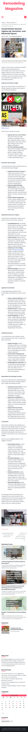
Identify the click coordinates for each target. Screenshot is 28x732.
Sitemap (24, 728)
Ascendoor (12, 729)
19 (9, 705)
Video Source (5, 128)
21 (16, 705)
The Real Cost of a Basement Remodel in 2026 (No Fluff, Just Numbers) (16, 629)
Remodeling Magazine (15, 36)
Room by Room (4, 529)
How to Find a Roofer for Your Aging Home (12, 673)
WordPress (23, 729)
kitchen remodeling (18, 249)
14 (16, 703)
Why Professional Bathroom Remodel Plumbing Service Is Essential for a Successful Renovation (12, 587)
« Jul (2, 713)
